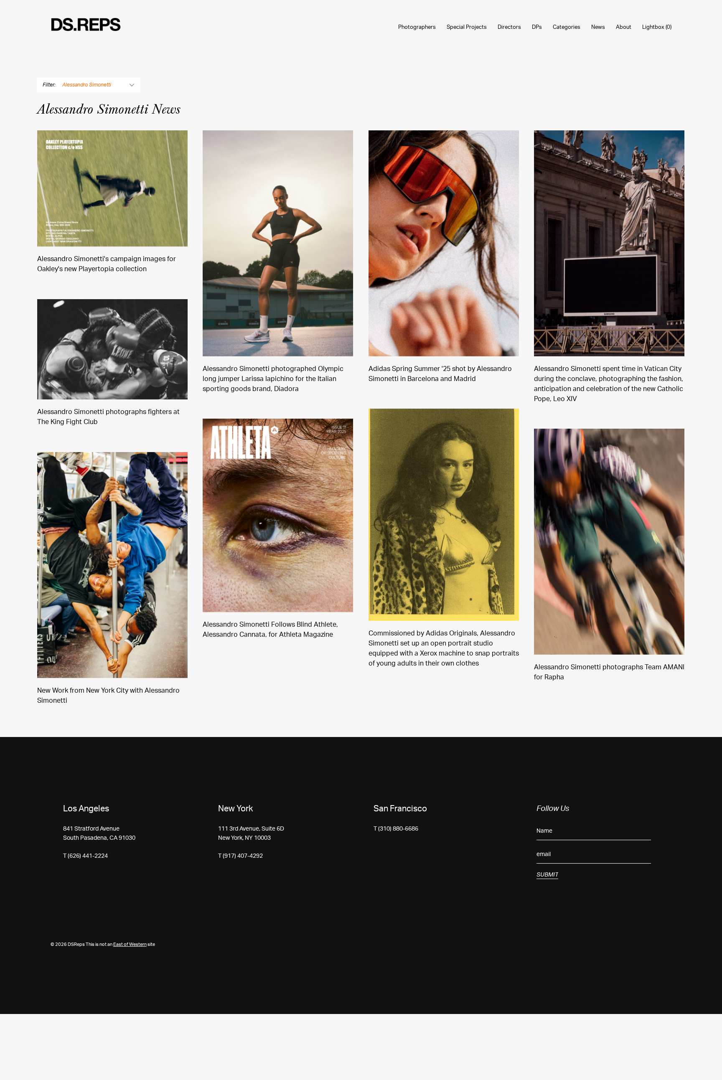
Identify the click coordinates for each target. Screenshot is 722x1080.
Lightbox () (656, 27)
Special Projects (467, 27)
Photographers (417, 27)
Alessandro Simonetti (86, 84)
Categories (566, 27)
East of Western (130, 944)
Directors (509, 27)
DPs (537, 27)
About (623, 27)
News (598, 27)
